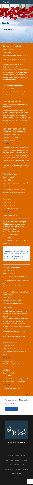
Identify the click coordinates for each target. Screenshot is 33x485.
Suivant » (27, 395)
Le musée (6, 143)
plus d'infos (6, 211)
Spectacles (25, 469)
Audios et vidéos (9, 460)
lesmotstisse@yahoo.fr (16, 443)
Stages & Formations (16, 473)
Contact (11, 464)
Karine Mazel (17, 464)
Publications (18, 469)
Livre (23, 464)
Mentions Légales (9, 469)
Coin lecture (17, 460)
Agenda (23, 455)
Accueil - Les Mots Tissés (13, 455)
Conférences (25, 460)
